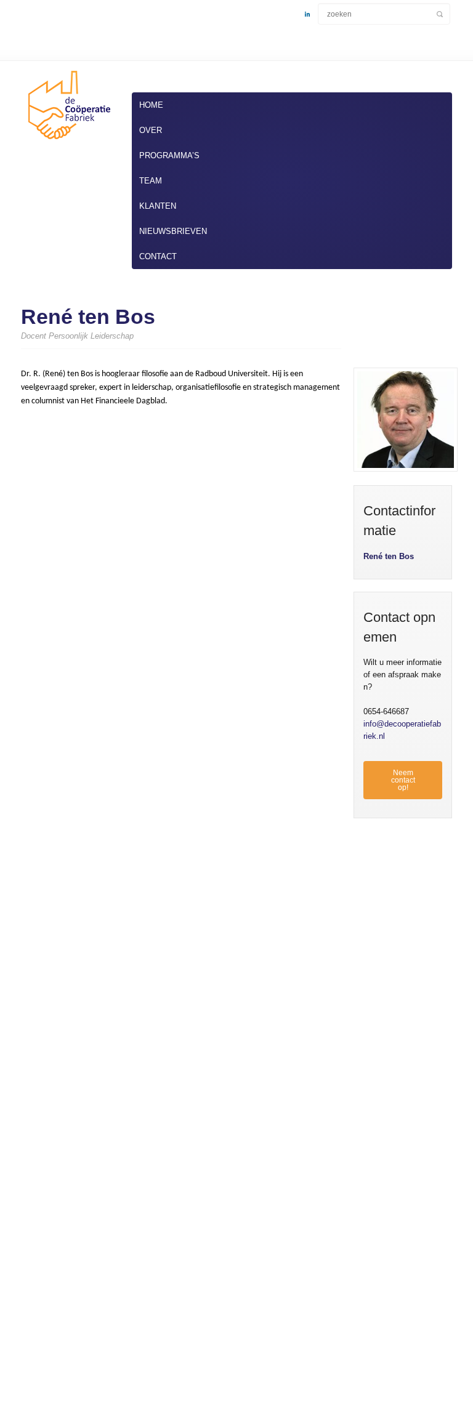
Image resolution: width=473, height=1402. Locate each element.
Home (151, 105)
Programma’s (169, 155)
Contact (158, 256)
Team (150, 180)
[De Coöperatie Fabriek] (67, 142)
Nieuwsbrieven (173, 231)
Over (150, 130)
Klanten (157, 206)
